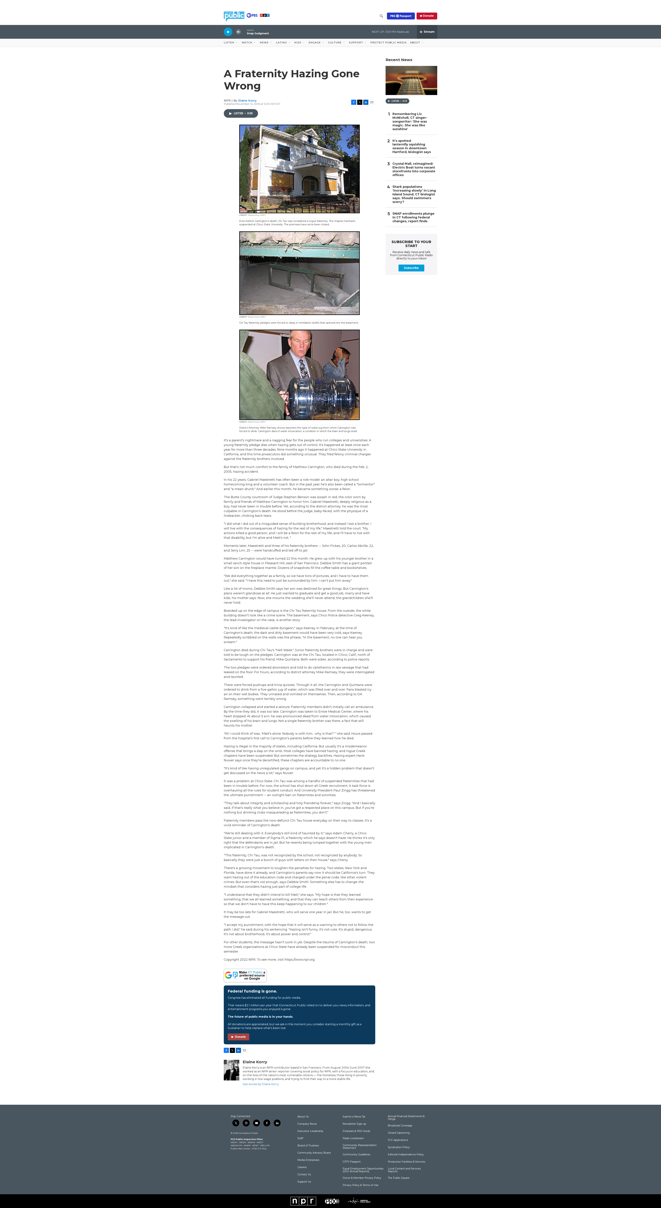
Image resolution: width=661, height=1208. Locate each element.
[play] (228, 32)
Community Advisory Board (314, 1153)
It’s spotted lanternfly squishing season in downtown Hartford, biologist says (411, 146)
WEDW (251, 1142)
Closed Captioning (399, 1133)
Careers (302, 1167)
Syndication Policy (399, 1147)
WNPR (247, 1145)
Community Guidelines (356, 1154)
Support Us (304, 1181)
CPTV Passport (352, 1161)
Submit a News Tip (354, 1116)
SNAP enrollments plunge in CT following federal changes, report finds (413, 217)
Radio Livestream (353, 1138)
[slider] (243, 32)
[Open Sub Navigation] (236, 42)
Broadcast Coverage (400, 1125)
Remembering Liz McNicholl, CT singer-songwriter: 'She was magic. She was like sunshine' (409, 121)
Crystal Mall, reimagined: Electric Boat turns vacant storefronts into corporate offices (413, 169)
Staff (300, 1138)
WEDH (234, 1142)
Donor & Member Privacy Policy (362, 1178)
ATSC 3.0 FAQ (259, 1148)
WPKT (255, 1145)
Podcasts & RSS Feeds (356, 1131)
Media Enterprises (308, 1160)
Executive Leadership (310, 1131)
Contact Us (304, 1174)
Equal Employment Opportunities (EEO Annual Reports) (363, 1170)
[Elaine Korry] (231, 1070)
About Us (303, 1116)
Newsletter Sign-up (354, 1124)
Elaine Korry (247, 100)
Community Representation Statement (360, 1146)
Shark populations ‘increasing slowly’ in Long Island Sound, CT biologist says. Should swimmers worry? (414, 194)
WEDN (242, 1142)
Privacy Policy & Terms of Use (360, 1185)
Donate (428, 15)
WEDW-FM (236, 1145)
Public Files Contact (240, 1148)
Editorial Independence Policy (406, 1154)
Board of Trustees (308, 1145)
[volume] (238, 32)
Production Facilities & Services (406, 1161)
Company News (307, 1124)
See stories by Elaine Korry (261, 1084)
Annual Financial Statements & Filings (406, 1118)
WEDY (260, 1142)
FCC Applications (398, 1140)
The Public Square (399, 1178)
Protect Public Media (388, 42)
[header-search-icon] (381, 16)
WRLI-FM (265, 1145)
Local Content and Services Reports (404, 1170)
